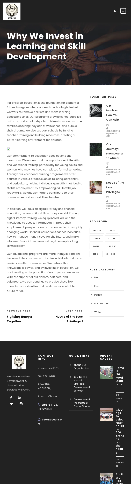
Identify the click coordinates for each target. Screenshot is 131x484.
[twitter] (11, 404)
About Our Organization (81, 366)
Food (112, 230)
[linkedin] (19, 398)
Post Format (101, 303)
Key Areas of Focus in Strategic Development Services (82, 383)
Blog (96, 277)
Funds (96, 238)
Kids (95, 254)
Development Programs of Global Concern (83, 403)
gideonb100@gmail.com (113, 134)
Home (95, 246)
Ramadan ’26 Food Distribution (120, 377)
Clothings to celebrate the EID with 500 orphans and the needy (120, 431)
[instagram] (21, 404)
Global (112, 238)
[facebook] (11, 398)
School (110, 254)
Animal (96, 230)
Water (98, 312)
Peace (98, 294)
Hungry (112, 246)
